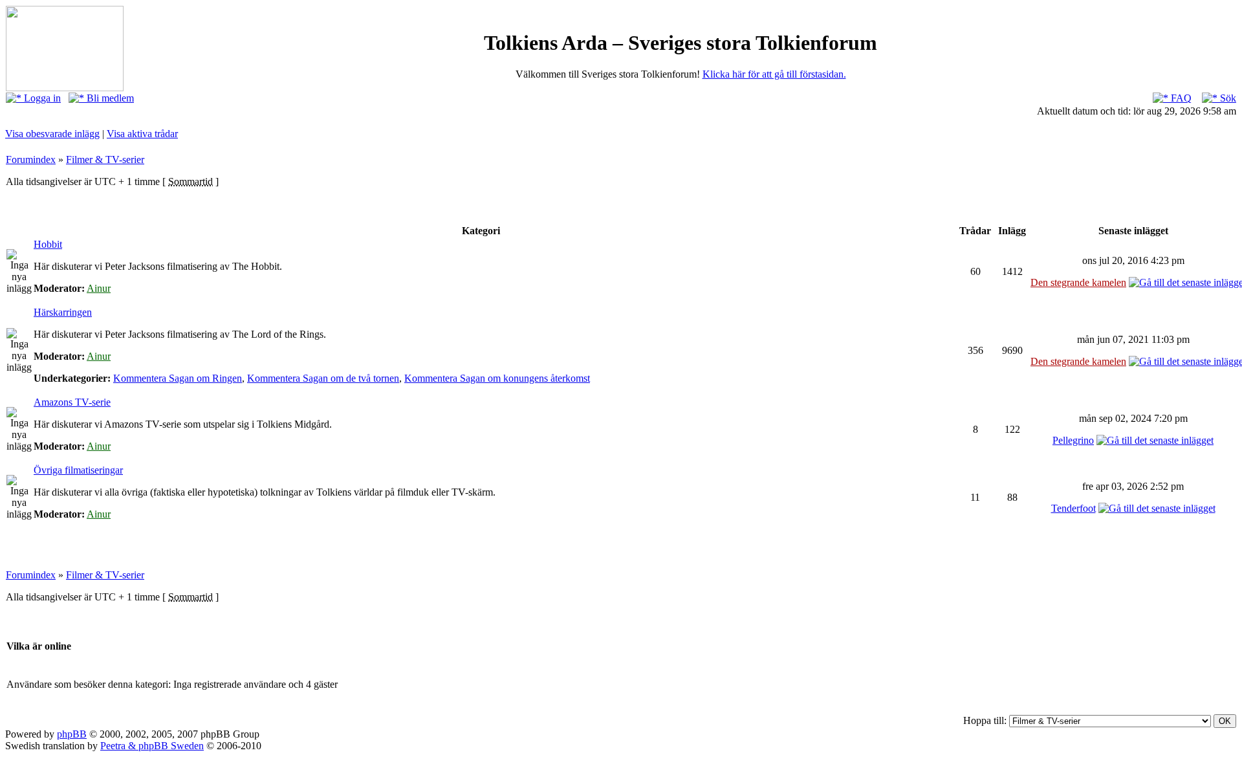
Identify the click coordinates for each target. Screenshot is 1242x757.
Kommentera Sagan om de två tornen (323, 378)
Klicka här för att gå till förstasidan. (774, 74)
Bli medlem (109, 98)
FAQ (1180, 98)
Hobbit (48, 244)
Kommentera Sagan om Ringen (177, 378)
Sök (1226, 98)
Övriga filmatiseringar (78, 470)
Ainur (99, 288)
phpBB (72, 734)
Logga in (41, 98)
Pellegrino (1073, 440)
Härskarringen (63, 312)
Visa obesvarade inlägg (52, 133)
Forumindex (31, 159)
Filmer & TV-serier (105, 159)
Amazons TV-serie (72, 402)
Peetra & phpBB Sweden (152, 745)
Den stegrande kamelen (1078, 282)
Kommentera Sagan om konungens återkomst (497, 378)
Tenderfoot (1073, 508)
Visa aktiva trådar (142, 133)
